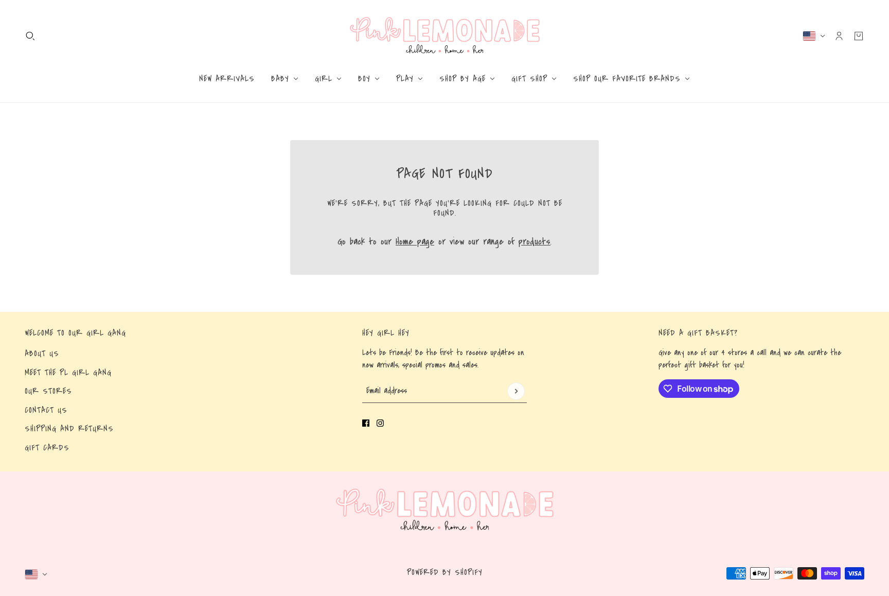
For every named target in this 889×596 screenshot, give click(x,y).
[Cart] (858, 36)
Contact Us (46, 410)
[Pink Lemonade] (444, 35)
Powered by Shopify (445, 572)
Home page (415, 242)
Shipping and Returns (69, 428)
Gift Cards (47, 447)
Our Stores (48, 391)
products (534, 242)
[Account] (839, 36)
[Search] (30, 36)
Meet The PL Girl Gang (68, 372)
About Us (42, 353)
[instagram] (380, 423)
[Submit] (516, 391)
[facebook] (365, 423)
